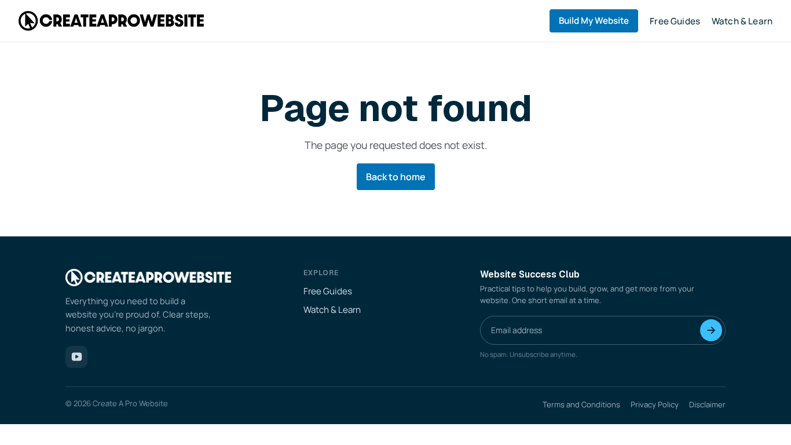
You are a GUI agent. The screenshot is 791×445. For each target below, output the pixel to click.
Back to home (396, 176)
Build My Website (594, 20)
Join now (711, 330)
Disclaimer (707, 404)
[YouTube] (76, 357)
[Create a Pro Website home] (111, 20)
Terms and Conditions (581, 404)
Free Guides (675, 21)
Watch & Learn (742, 21)
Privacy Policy (655, 404)
